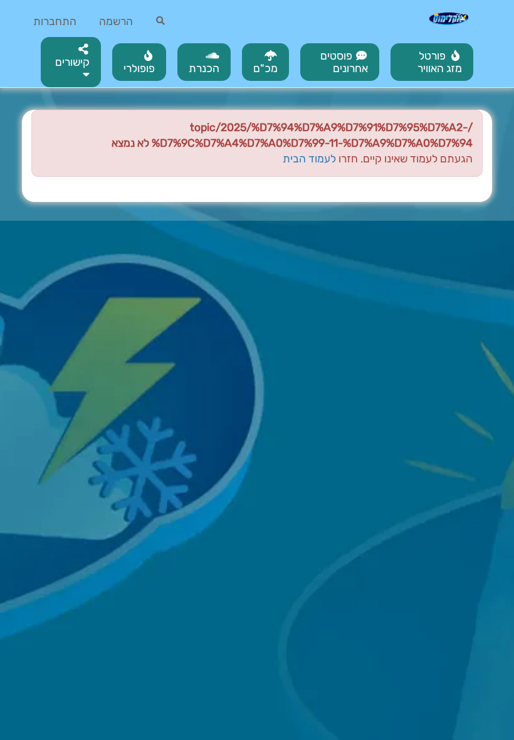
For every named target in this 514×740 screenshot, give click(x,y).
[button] (71, 62)
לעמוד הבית (309, 158)
